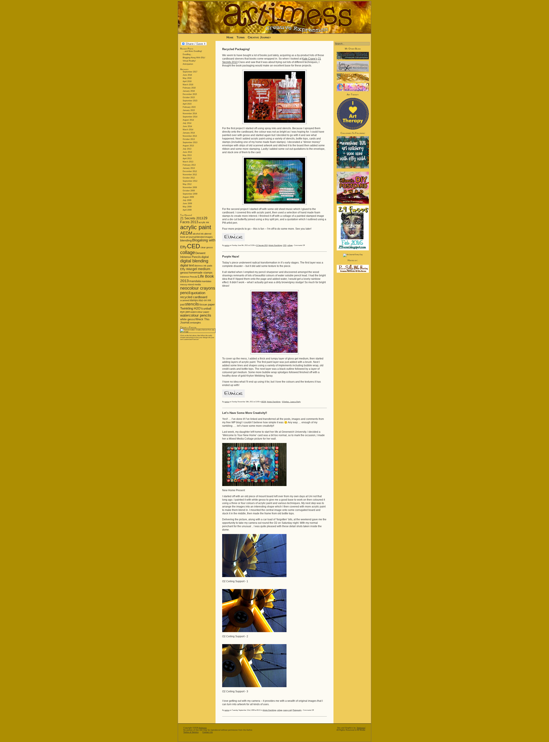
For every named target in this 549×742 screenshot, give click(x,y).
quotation (198, 293)
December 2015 (190, 94)
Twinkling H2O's (191, 308)
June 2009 (187, 203)
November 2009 (190, 187)
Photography (297, 710)
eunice (227, 245)
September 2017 (190, 72)
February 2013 (189, 165)
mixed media (194, 284)
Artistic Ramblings (275, 245)
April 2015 (187, 104)
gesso (184, 272)
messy (183, 284)
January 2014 (189, 133)
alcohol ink (198, 233)
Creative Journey (259, 37)
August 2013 (188, 146)
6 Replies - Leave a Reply (291, 402)
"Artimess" (361, 728)
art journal (191, 237)
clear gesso (207, 247)
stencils (192, 304)
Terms (241, 37)
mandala (195, 281)
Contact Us (207, 732)
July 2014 (187, 123)
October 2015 (189, 97)
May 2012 (187, 184)
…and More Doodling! (192, 51)
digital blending (194, 261)
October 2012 (189, 178)
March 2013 (188, 162)
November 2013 (190, 136)
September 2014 (190, 117)
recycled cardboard (193, 297)
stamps (194, 300)
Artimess (203, 728)
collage (187, 252)
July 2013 (187, 149)
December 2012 (190, 171)
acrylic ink (204, 222)
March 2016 (188, 85)
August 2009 (188, 197)
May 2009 (187, 207)
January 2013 (189, 168)
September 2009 (190, 194)
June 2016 (187, 75)
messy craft (287, 710)
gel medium (201, 269)
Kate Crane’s (309, 58)
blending (186, 240)
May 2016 (187, 78)
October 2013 (189, 139)
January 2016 (189, 91)
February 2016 (189, 88)
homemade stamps (201, 272)
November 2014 (190, 113)
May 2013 (187, 155)
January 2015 (189, 110)
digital (205, 257)
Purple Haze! (230, 256)
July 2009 (187, 200)
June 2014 (187, 126)
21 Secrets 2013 (191, 218)
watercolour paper (199, 312)
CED (193, 246)
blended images (204, 237)
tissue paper (207, 304)
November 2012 (190, 175)
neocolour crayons (197, 288)
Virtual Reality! (189, 61)
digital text (187, 265)
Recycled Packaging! (236, 49)
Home (230, 37)
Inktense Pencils (188, 276)
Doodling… (187, 54)
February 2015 (189, 107)
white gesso (187, 319)
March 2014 (188, 130)
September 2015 (190, 101)
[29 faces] (353, 250)
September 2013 (190, 142)
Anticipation (188, 64)
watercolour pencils (195, 315)
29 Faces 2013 (193, 220)
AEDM (186, 233)
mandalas (206, 281)
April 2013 (187, 158)
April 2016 (187, 81)
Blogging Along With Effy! (194, 58)
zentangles (195, 322)
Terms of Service (191, 732)
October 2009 (189, 191)
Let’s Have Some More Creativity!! (244, 412)
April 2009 (187, 210)
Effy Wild (186, 269)
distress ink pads (203, 265)
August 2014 (188, 120)
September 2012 (190, 181)
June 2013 (187, 152)
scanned (184, 300)
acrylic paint (195, 227)
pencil (185, 293)
